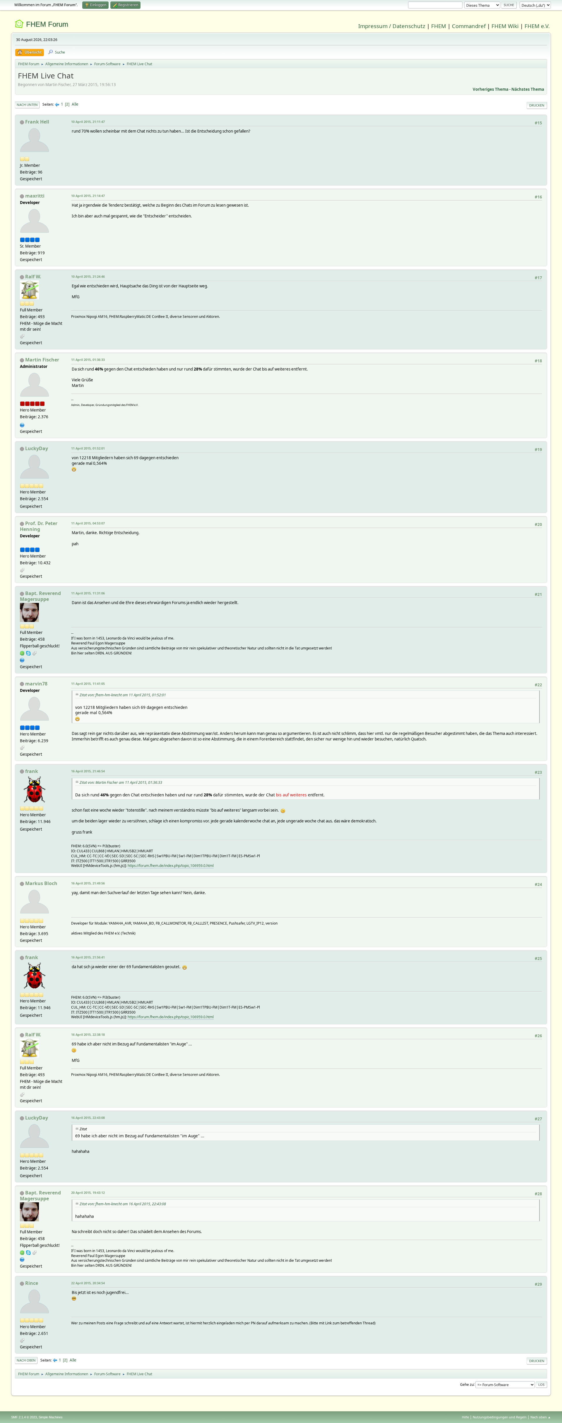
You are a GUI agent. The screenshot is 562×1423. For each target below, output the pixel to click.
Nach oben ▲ (540, 1417)
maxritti (34, 196)
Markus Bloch (41, 883)
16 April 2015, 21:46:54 (88, 771)
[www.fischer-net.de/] (22, 424)
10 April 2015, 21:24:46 (88, 276)
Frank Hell (37, 122)
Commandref (469, 26)
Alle (75, 104)
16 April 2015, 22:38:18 (88, 1034)
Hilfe (465, 1417)
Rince (31, 1283)
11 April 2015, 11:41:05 (88, 683)
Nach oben (26, 1360)
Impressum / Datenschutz (391, 26)
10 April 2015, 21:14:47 (88, 195)
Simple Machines (51, 1417)
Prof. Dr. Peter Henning (38, 526)
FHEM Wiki (505, 26)
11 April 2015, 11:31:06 (88, 593)
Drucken (536, 105)
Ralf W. (33, 276)
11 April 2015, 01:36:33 (88, 359)
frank (31, 771)
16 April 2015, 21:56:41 (88, 957)
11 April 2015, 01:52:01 (88, 448)
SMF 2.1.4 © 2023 (24, 1417)
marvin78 (36, 683)
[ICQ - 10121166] (22, 652)
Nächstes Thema (527, 89)
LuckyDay (36, 448)
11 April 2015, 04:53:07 (88, 523)
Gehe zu (467, 1384)
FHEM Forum (47, 24)
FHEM (438, 26)
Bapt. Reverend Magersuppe (40, 596)
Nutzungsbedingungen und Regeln (500, 1417)
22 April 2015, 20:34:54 (88, 1283)
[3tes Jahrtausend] (22, 659)
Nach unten (27, 104)
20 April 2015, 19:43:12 (88, 1192)
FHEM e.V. (537, 26)
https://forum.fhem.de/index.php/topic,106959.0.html (171, 865)
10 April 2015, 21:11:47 (88, 121)
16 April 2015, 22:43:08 (88, 1117)
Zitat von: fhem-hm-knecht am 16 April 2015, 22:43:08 (123, 1203)
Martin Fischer (42, 359)
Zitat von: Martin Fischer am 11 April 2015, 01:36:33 (121, 782)
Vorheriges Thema (490, 89)
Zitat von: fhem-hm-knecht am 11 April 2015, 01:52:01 (123, 694)
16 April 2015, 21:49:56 (88, 883)
